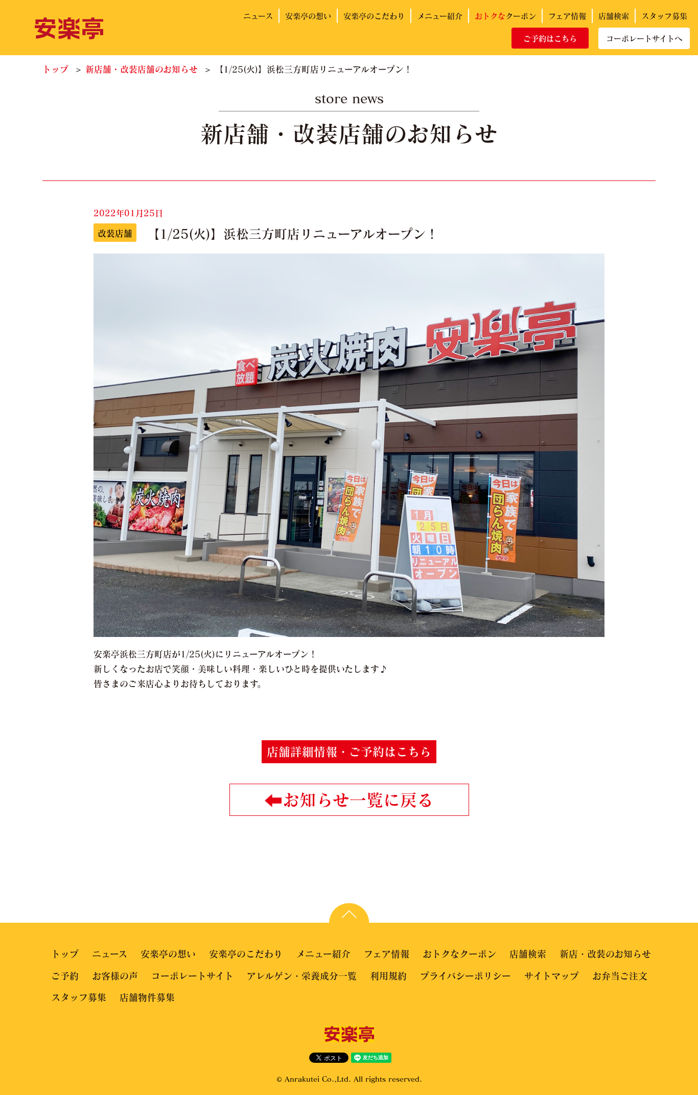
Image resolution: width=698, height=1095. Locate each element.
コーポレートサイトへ (644, 38)
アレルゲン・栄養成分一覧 (302, 976)
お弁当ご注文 (619, 976)
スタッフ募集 (664, 15)
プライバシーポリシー (465, 976)
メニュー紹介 (439, 15)
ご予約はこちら (550, 38)
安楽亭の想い (308, 15)
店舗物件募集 (147, 997)
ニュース (258, 15)
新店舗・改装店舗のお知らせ (141, 69)
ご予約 (65, 976)
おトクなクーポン (459, 954)
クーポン (505, 15)
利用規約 (388, 976)
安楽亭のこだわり (374, 15)
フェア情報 (567, 15)
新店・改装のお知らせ (605, 954)
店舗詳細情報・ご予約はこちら (349, 751)
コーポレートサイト (192, 976)
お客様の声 (115, 976)
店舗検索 (613, 15)
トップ (55, 69)
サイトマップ (551, 976)
